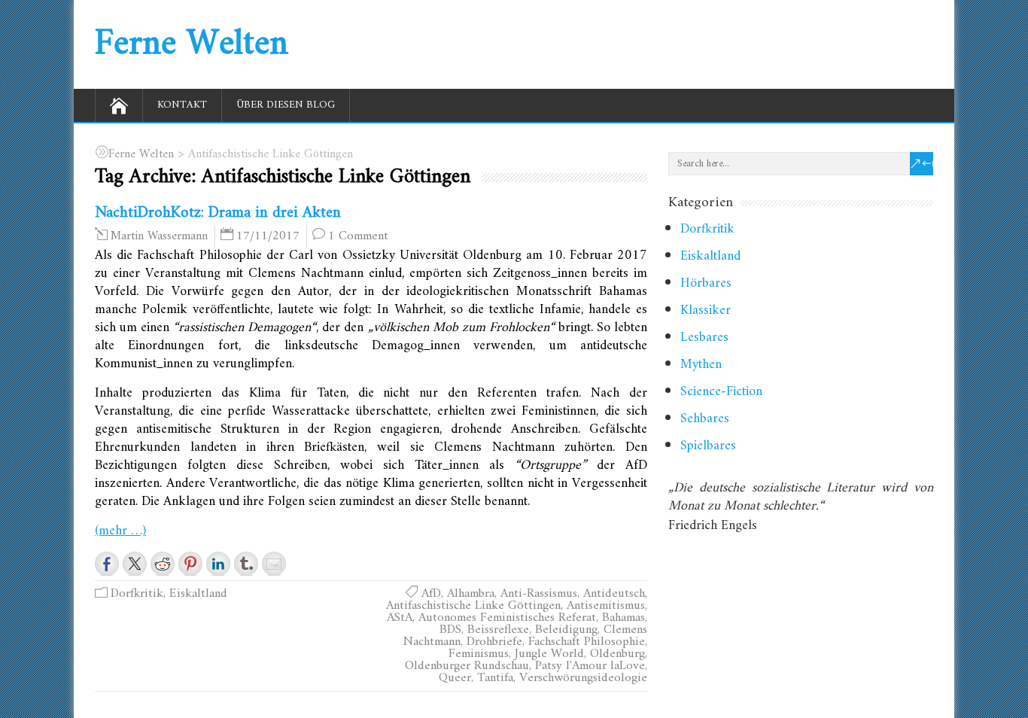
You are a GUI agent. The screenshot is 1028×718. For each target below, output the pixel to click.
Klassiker (705, 310)
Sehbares (704, 418)
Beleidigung (566, 630)
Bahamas (623, 618)
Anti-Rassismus (538, 594)
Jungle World (549, 654)
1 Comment (358, 236)
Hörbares (705, 283)
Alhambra (470, 594)
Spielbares (708, 446)
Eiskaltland (198, 594)
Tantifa (495, 678)
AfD (431, 594)
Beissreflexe (498, 630)
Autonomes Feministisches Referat (507, 618)
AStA (399, 618)
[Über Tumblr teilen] (246, 564)
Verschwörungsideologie (583, 678)
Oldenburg (617, 654)
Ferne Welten (191, 44)
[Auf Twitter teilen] (135, 564)
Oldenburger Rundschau (467, 666)
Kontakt (182, 105)
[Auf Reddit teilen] (163, 564)
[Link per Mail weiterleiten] (274, 564)
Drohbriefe (494, 642)
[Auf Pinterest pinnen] (190, 564)
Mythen (701, 364)
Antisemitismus (606, 606)
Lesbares (704, 337)
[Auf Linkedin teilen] (218, 564)
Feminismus (479, 654)
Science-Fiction (721, 391)
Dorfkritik (137, 594)
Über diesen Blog (285, 105)
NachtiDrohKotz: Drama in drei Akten (218, 213)
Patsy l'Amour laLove (590, 666)
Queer (455, 678)
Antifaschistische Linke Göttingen (473, 606)
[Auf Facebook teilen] (107, 564)
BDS (450, 630)
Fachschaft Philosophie (586, 642)
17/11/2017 (268, 236)
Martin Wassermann (159, 236)
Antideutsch (614, 594)
